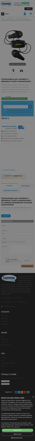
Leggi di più (17, 427)
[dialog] (17, 418)
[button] (17, 438)
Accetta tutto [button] (17, 430)
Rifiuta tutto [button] (17, 434)
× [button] (33, 397)
